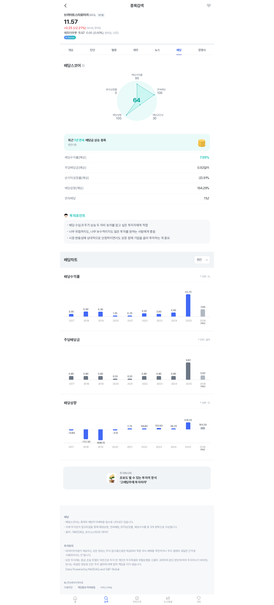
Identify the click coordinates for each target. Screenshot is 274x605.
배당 (179, 50)
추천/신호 (137, 601)
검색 (106, 601)
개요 (70, 50)
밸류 (114, 50)
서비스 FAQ (106, 587)
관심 (199, 601)
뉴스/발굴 (168, 601)
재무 (135, 50)
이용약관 (68, 587)
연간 (199, 260)
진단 (92, 50)
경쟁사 (202, 50)
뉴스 (157, 50)
